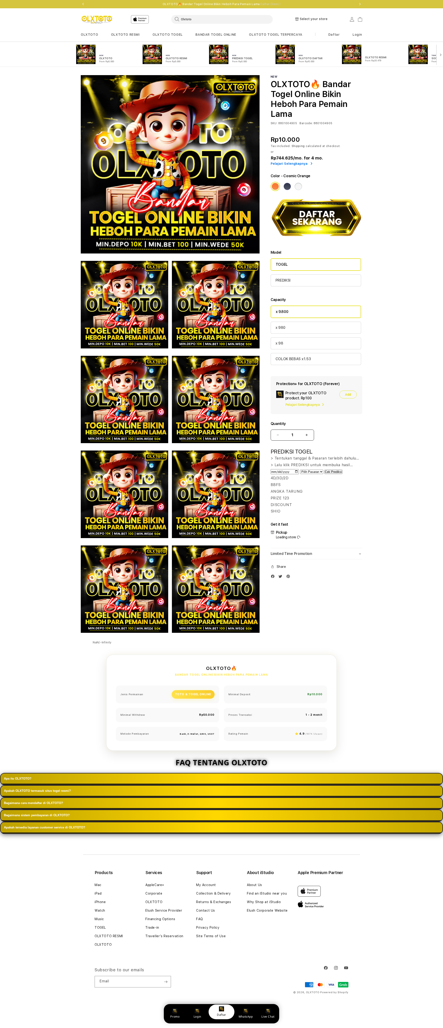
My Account (206, 885)
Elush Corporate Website (267, 910)
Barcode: (306, 123)
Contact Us (205, 910)
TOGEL (282, 264)
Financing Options (160, 919)
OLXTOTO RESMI (125, 34)
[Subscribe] (166, 981)
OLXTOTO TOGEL (168, 34)
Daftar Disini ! (270, 4)
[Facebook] (274, 577)
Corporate (153, 893)
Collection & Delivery (213, 893)
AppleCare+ (154, 885)
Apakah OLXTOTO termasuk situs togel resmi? (37, 790)
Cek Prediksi (333, 472)
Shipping (298, 146)
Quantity (278, 423)
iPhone (100, 902)
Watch (100, 910)
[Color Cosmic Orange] (275, 186)
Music (99, 919)
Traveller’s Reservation (164, 936)
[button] (89, 35)
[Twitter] (281, 577)
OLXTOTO (89, 34)
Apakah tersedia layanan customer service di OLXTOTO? (44, 827)
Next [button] (360, 4)
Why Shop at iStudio (264, 902)
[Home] (97, 19)
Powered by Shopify (334, 992)
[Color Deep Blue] (287, 186)
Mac (98, 885)
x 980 (280, 327)
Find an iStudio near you (267, 893)
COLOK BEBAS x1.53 (293, 359)
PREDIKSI (282, 280)
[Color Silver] (298, 186)
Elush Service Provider (163, 910)
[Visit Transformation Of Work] (316, 239)
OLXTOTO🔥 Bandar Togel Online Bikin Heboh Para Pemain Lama (222, 4)
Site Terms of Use (211, 936)
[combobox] (222, 19)
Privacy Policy (207, 927)
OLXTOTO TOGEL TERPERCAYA (275, 34)
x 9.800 (282, 311)
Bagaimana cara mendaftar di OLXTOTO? (33, 803)
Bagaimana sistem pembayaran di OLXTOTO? (37, 815)
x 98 (279, 343)
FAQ (199, 919)
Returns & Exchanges (213, 902)
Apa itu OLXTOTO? (17, 778)
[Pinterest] (289, 577)
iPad (98, 893)
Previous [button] (83, 4)
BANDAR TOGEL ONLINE (215, 34)
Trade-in (152, 927)
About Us (254, 885)
